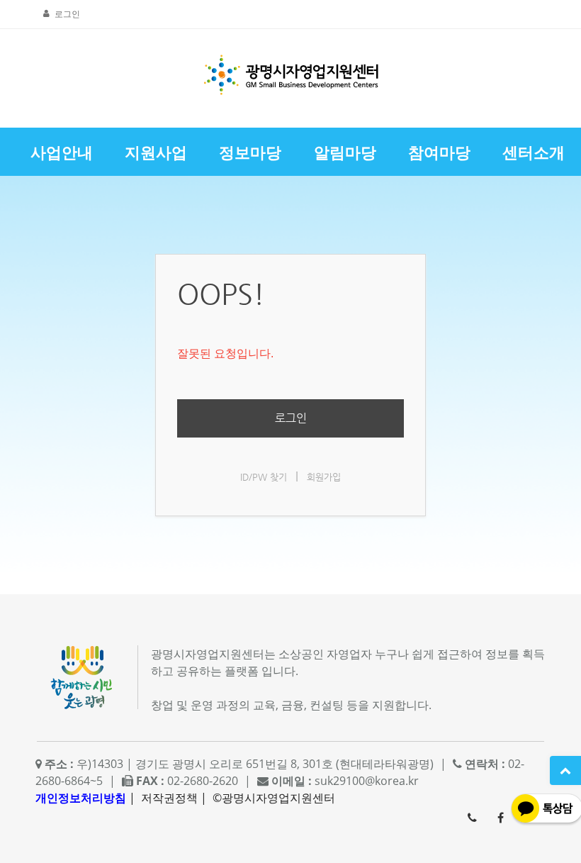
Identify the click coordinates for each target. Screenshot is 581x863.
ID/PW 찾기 (263, 477)
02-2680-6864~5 (472, 817)
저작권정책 (169, 798)
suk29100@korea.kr (367, 781)
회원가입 (324, 477)
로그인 (67, 14)
